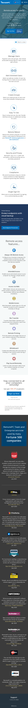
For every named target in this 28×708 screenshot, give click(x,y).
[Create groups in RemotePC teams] (14, 90)
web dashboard (14, 139)
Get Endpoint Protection (10, 228)
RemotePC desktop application (14, 138)
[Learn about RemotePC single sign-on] (14, 187)
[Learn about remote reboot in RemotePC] (14, 127)
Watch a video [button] (22, 42)
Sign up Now (14, 393)
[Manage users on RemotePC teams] (14, 51)
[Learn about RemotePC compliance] (14, 167)
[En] (8, 1)
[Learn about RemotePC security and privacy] (14, 148)
